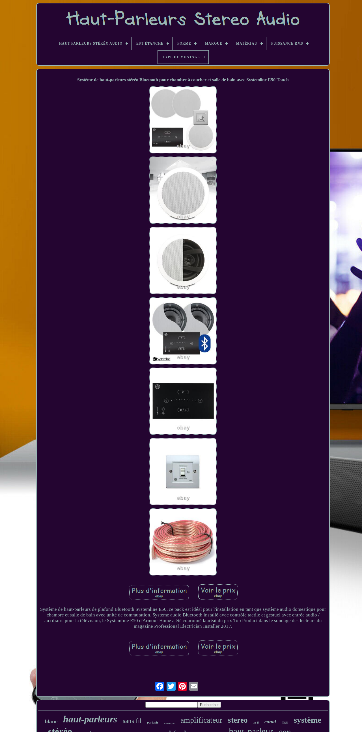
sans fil (132, 720)
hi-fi (256, 722)
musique (169, 723)
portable (152, 722)
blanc (51, 721)
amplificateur (201, 720)
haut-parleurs (90, 719)
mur (285, 722)
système (307, 719)
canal (270, 721)
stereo (238, 720)
